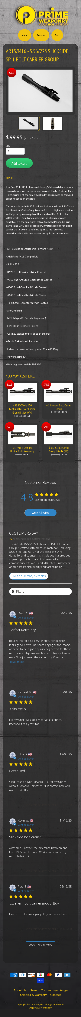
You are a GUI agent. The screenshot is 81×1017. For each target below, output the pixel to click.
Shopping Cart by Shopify (40, 1007)
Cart (57, 35)
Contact (55, 994)
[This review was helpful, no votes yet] (61, 677)
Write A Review (40, 513)
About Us (20, 990)
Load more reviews (40, 944)
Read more (17, 662)
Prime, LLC (39, 1004)
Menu (25, 35)
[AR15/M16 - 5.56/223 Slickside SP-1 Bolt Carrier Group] (29, 123)
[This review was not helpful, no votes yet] (67, 677)
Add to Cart (19, 163)
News (33, 990)
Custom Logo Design (54, 990)
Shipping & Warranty (33, 994)
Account (41, 35)
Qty (8, 145)
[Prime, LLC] (40, 25)
